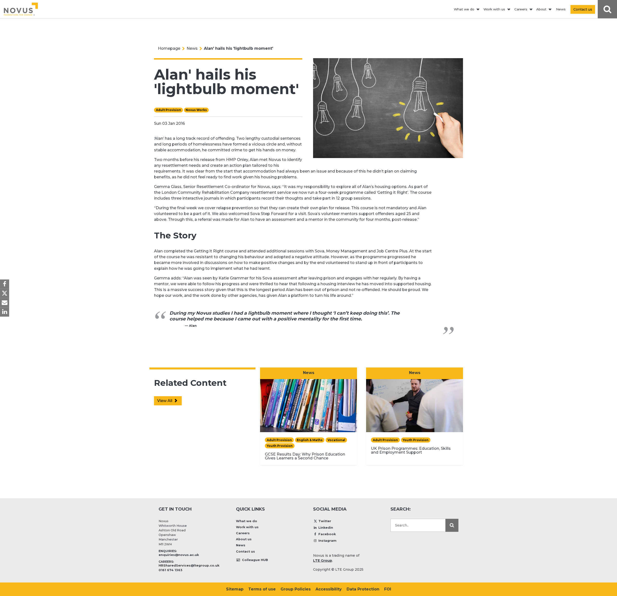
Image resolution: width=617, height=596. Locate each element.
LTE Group (322, 560)
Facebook (327, 534)
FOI (387, 589)
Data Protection (363, 589)
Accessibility (328, 589)
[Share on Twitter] (4, 293)
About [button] (541, 9)
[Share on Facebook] (4, 284)
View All (165, 400)
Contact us (245, 551)
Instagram (327, 540)
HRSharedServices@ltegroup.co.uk (189, 565)
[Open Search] (607, 9)
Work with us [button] (494, 9)
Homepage (169, 48)
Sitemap (234, 589)
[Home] (21, 9)
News (561, 9)
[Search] (451, 525)
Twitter (324, 521)
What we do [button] (464, 9)
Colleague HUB (254, 560)
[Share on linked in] (4, 311)
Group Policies (296, 589)
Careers (243, 533)
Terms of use (262, 589)
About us (244, 539)
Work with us (247, 527)
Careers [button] (520, 9)
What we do (246, 521)
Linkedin (325, 527)
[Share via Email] (4, 302)
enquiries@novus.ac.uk (179, 555)
